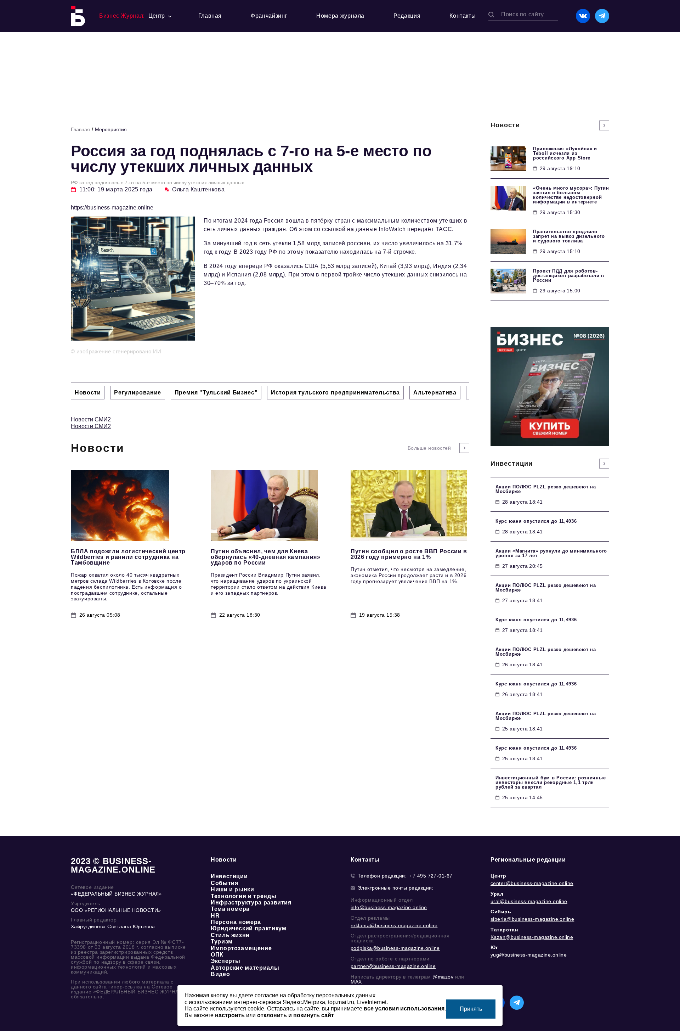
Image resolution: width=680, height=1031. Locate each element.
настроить (230, 1015)
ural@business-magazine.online (529, 901)
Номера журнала (340, 16)
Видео (220, 974)
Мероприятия (111, 129)
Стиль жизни (230, 935)
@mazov (443, 977)
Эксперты (225, 961)
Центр (498, 876)
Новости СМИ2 (91, 419)
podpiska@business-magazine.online (395, 948)
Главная (210, 16)
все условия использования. (405, 1008)
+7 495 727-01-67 (431, 875)
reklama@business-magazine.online (394, 925)
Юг (494, 947)
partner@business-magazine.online (393, 966)
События (224, 883)
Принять (471, 1009)
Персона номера (236, 922)
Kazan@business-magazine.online (532, 937)
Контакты (462, 16)
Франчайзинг (269, 16)
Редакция (406, 16)
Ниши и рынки (232, 889)
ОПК (217, 955)
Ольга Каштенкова (198, 189)
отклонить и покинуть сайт (295, 1015)
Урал (497, 894)
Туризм (222, 941)
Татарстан (504, 929)
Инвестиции (229, 876)
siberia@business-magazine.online (532, 919)
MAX (356, 982)
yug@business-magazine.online (529, 955)
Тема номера (230, 909)
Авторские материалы (245, 968)
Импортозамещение (241, 948)
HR (215, 916)
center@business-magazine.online (532, 883)
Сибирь (501, 911)
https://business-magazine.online (112, 207)
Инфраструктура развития (251, 903)
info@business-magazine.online (389, 907)
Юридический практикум (248, 928)
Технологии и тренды (243, 896)
